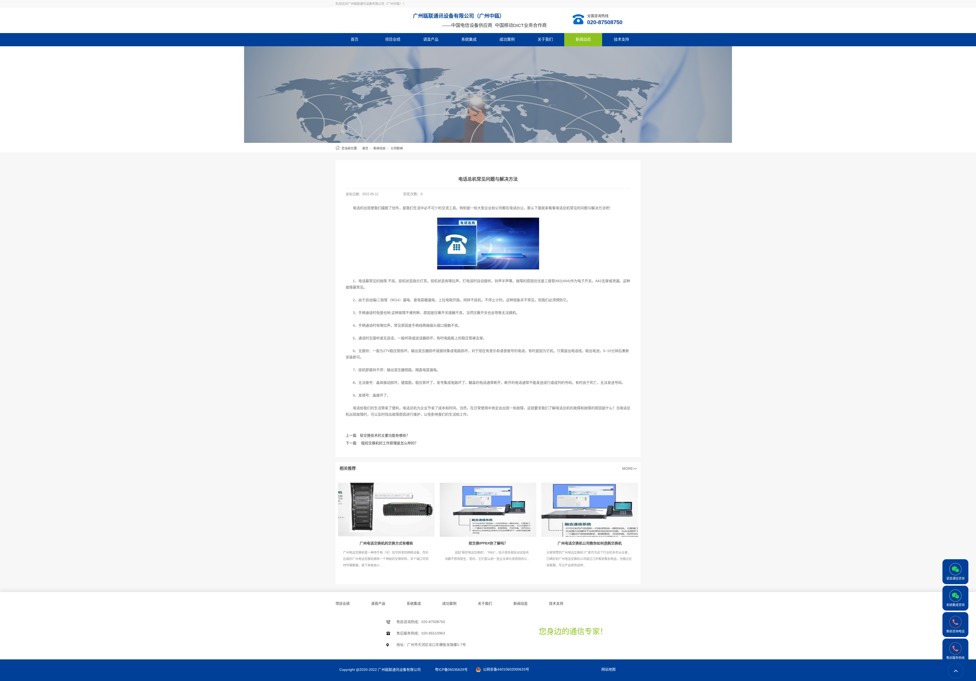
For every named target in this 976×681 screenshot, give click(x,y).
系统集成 (469, 39)
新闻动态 (583, 39)
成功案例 (507, 39)
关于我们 (545, 39)
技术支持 (621, 39)
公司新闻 (397, 148)
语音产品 (430, 39)
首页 (354, 39)
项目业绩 (392, 39)
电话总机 (563, 208)
